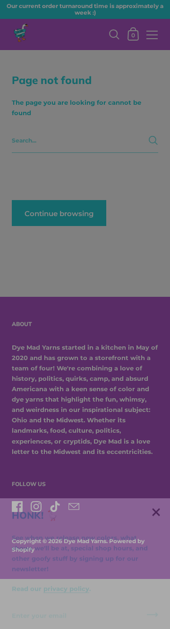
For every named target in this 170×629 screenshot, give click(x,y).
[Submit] (152, 607)
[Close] (156, 502)
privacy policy (66, 578)
